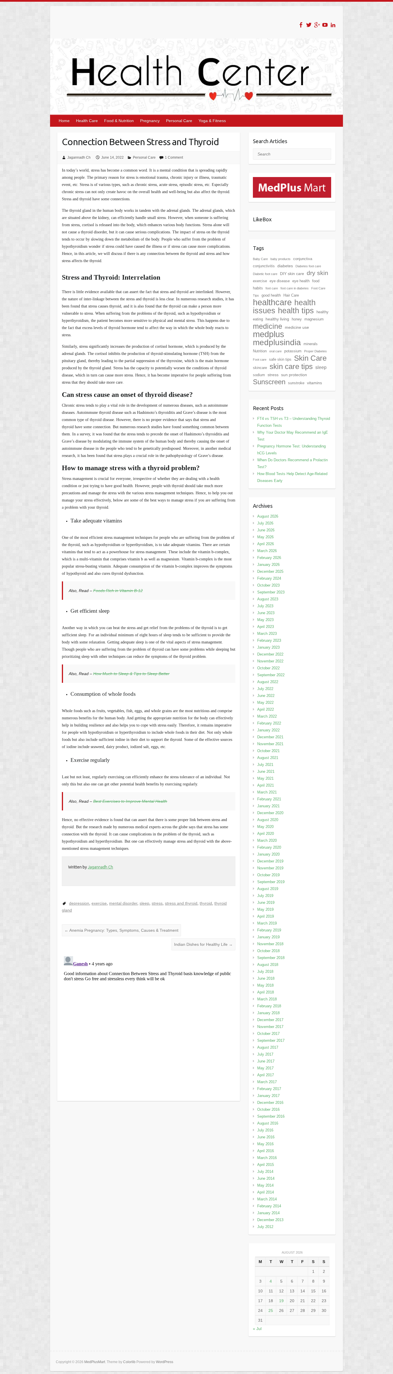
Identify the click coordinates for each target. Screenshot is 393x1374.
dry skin (317, 273)
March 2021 (267, 792)
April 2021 (265, 785)
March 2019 (267, 923)
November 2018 (270, 944)
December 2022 (270, 654)
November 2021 (270, 744)
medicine (267, 326)
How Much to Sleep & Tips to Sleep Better (131, 673)
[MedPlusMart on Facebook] (301, 24)
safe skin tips (280, 359)
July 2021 (265, 764)
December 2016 (270, 1102)
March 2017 (267, 1082)
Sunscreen (269, 382)
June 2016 (265, 1137)
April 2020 (265, 833)
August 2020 (267, 820)
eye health (301, 281)
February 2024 (269, 578)
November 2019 (270, 868)
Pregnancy (150, 120)
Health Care (87, 120)
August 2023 (267, 599)
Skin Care (310, 358)
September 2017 (271, 1040)
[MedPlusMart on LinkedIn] (333, 24)
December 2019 (270, 861)
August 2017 (267, 1047)
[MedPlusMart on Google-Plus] (317, 24)
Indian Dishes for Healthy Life (203, 944)
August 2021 (267, 758)
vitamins (314, 383)
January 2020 (268, 854)
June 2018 (265, 978)
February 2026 (269, 558)
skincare (260, 368)
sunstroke (296, 383)
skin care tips (291, 366)
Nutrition (260, 351)
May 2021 (265, 778)
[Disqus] (149, 1026)
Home (64, 120)
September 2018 (271, 958)
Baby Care (260, 259)
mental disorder (123, 903)
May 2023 (265, 620)
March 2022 (267, 716)
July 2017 (265, 1054)
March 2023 (267, 633)
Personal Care (179, 120)
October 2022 (268, 668)
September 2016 (271, 1116)
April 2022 (265, 709)
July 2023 (265, 606)
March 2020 (267, 840)
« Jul (257, 1328)
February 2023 (269, 640)
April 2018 (265, 992)
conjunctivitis (264, 266)
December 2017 (270, 1020)
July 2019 (265, 895)
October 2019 (268, 875)
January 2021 (268, 806)
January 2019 (268, 937)
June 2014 (265, 1178)
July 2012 (265, 1227)
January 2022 (268, 730)
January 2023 (268, 647)
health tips (296, 310)
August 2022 (267, 682)
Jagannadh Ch (79, 157)
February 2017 (269, 1089)
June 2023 (265, 613)
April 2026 (265, 544)
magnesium (314, 319)
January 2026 (268, 564)
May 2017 (265, 1068)
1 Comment (174, 157)
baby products (280, 259)
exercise (99, 903)
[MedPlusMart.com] (292, 180)
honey (297, 319)
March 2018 (267, 999)
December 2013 (270, 1220)
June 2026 (265, 530)
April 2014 (265, 1192)
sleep (144, 903)
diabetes (285, 266)
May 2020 (265, 827)
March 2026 (267, 551)
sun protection (294, 374)
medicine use (297, 327)
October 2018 (268, 951)
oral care (275, 351)
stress (157, 903)
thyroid (206, 903)
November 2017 (270, 1027)
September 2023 (271, 592)
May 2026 (265, 537)
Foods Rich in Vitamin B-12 (118, 590)
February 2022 (269, 723)
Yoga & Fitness (212, 120)
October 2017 (268, 1033)
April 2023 (265, 626)
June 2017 (265, 1061)
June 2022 (265, 695)
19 (281, 1300)
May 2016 (265, 1144)
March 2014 (267, 1199)
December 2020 (270, 813)
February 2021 (269, 799)
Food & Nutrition (119, 120)
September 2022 (271, 675)
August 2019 (267, 889)
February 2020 (269, 847)
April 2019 (265, 916)
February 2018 (269, 1006)
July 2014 (265, 1171)
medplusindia (277, 342)
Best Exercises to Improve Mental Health (130, 801)
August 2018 (267, 964)
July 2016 (265, 1130)
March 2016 (267, 1158)
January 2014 (268, 1213)
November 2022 (270, 661)
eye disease (280, 281)
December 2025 (270, 571)
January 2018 (268, 1013)
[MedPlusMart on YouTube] (325, 24)
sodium (259, 375)
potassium (293, 351)
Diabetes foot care (308, 266)
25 (270, 1310)
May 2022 (265, 702)
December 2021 (270, 737)
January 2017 (268, 1096)
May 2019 (265, 909)
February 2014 (269, 1206)
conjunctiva (302, 259)
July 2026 (265, 523)
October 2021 (268, 751)
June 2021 (265, 771)
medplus (268, 334)
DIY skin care (292, 273)
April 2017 (265, 1075)
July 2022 (265, 689)
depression (79, 903)
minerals (311, 344)
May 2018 (265, 985)
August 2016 (267, 1123)
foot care (272, 288)
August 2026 (267, 516)
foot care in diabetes (295, 288)
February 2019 (269, 930)
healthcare (272, 302)
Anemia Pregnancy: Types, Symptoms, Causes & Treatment (121, 930)
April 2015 (265, 1164)
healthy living (277, 319)
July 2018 (265, 971)
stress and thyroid (181, 903)
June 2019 (265, 902)
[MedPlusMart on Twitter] (309, 24)
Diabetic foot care (265, 274)
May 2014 (265, 1185)
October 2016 (268, 1109)
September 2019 (271, 882)
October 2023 (268, 585)
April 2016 (265, 1151)
